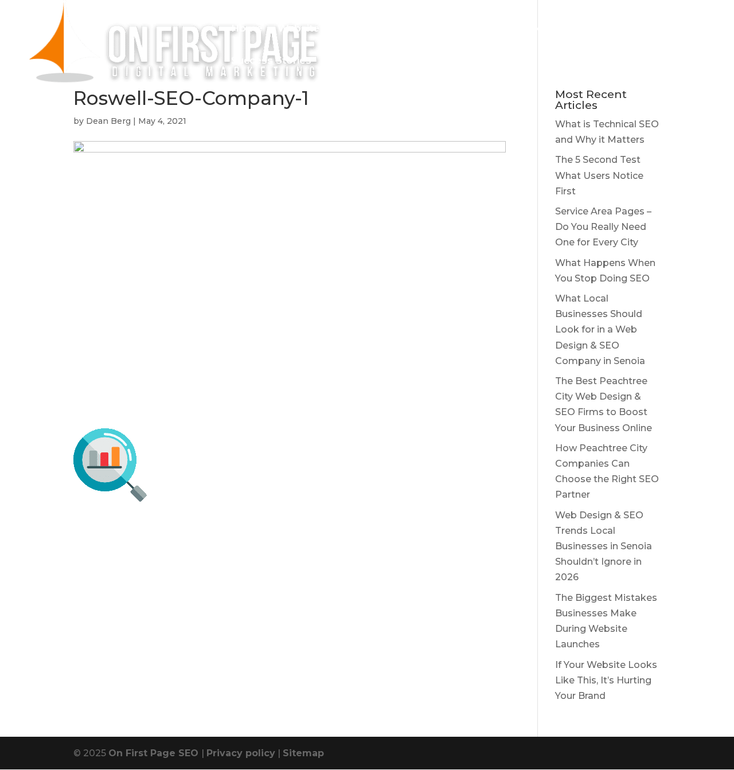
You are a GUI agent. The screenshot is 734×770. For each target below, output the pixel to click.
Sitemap (303, 753)
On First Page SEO (154, 753)
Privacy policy (240, 753)
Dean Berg (108, 121)
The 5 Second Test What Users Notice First (599, 175)
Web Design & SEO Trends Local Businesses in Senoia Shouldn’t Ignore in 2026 (603, 546)
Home (247, 29)
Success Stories (271, 61)
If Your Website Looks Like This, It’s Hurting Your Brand (606, 680)
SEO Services (418, 29)
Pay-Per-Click (599, 29)
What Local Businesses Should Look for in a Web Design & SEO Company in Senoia (600, 329)
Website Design (318, 29)
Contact (346, 61)
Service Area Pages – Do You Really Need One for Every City (603, 227)
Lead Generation (508, 29)
